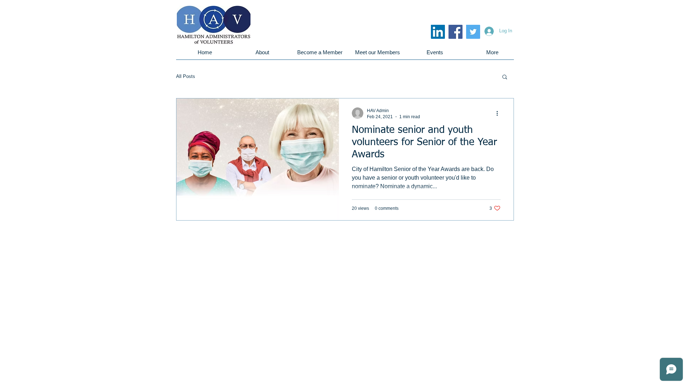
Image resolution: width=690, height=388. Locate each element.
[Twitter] (473, 32)
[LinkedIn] (438, 32)
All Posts (185, 76)
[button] (504, 77)
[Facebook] (455, 32)
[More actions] (499, 113)
